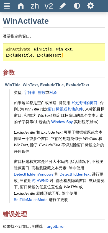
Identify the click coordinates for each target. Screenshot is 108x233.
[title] (35, 6)
